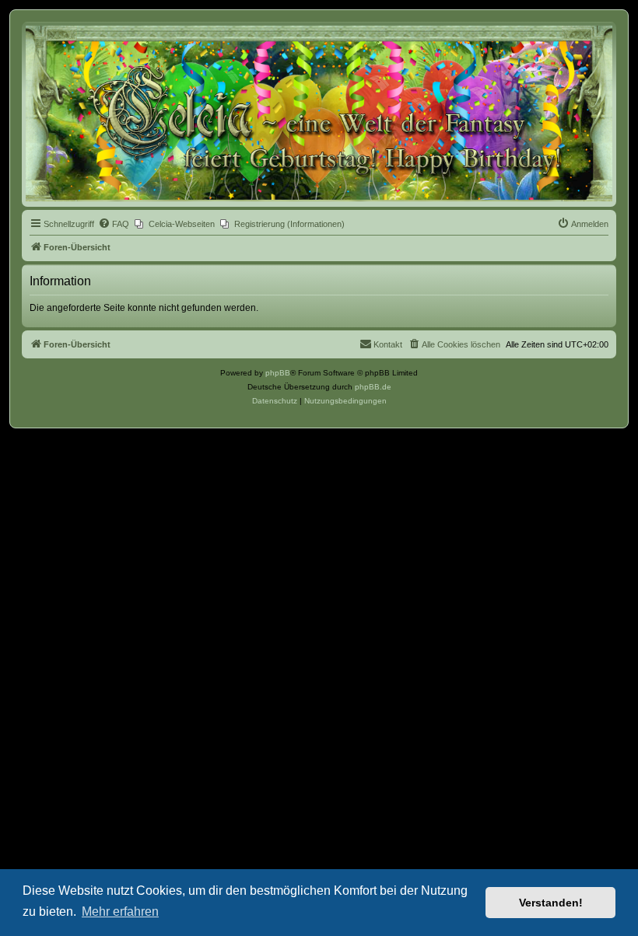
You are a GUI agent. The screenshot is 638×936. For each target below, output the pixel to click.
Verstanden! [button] (551, 902)
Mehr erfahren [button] (120, 911)
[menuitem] (113, 224)
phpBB (277, 372)
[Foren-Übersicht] (319, 113)
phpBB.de (373, 386)
